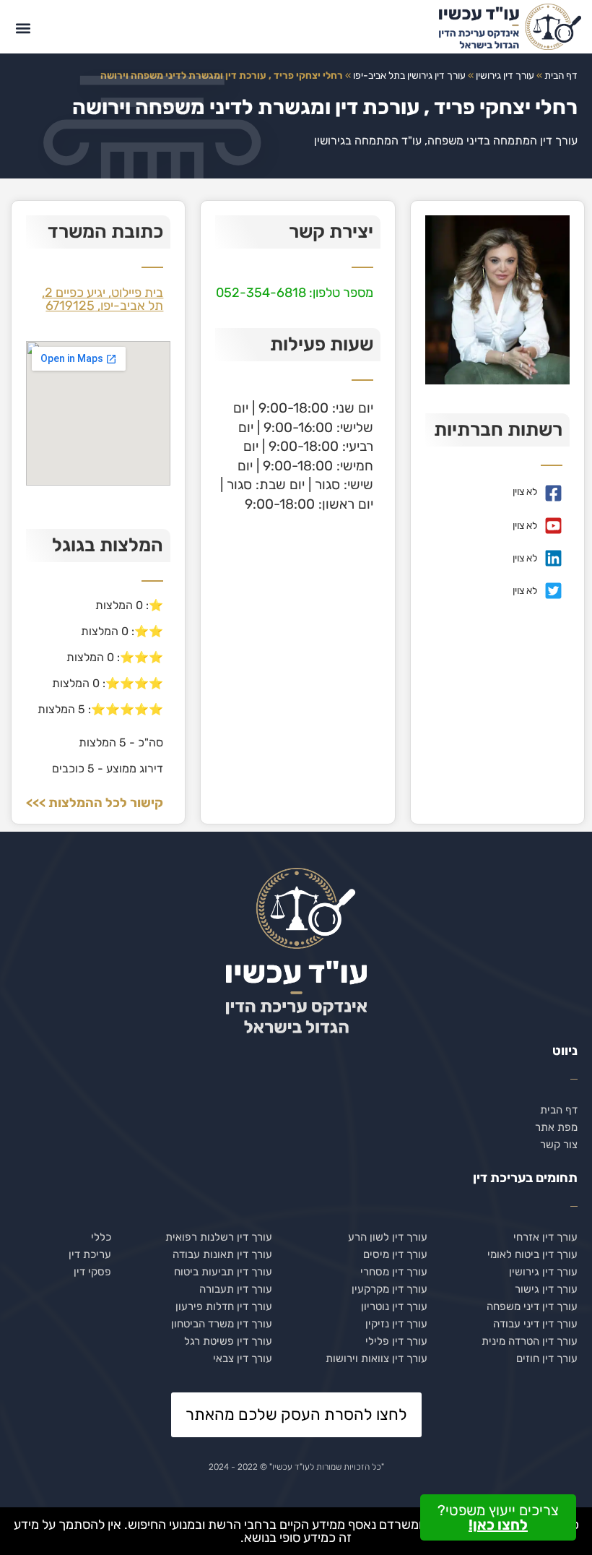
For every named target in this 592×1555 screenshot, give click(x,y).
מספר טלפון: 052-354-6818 (294, 293)
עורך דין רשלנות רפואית (218, 1237)
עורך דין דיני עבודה (535, 1323)
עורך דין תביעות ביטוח (223, 1271)
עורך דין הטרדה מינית (530, 1341)
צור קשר (559, 1144)
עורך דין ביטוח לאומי (532, 1254)
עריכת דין (90, 1254)
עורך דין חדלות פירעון (223, 1306)
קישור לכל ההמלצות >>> (94, 803)
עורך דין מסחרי (393, 1271)
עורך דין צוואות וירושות (376, 1358)
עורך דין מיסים (395, 1254)
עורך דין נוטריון (394, 1306)
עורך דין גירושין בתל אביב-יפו (409, 75)
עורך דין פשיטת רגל (228, 1341)
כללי (101, 1237)
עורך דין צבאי (242, 1358)
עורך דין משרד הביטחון (221, 1323)
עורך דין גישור (546, 1289)
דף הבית (561, 75)
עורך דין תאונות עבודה (222, 1254)
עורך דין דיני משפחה (532, 1306)
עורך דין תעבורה (235, 1289)
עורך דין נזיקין (396, 1323)
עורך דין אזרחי (545, 1237)
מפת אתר (556, 1127)
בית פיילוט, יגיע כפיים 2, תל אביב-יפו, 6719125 (102, 299)
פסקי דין (92, 1271)
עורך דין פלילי (396, 1341)
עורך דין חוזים (547, 1358)
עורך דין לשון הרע (387, 1237)
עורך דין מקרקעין (389, 1289)
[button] (23, 28)
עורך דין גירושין (505, 75)
